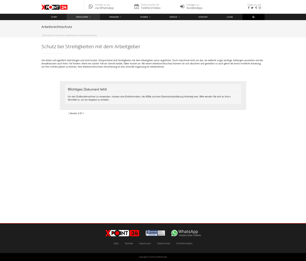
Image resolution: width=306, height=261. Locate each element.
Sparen (144, 16)
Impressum (145, 243)
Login (230, 16)
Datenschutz (163, 243)
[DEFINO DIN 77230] (155, 235)
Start (54, 16)
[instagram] (259, 7)
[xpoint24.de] (54, 8)
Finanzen (114, 16)
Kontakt (203, 16)
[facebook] (248, 7)
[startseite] (122, 235)
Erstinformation (185, 243)
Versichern (82, 16)
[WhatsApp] (186, 235)
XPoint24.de (162, 257)
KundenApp (194, 8)
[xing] (255, 7)
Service (173, 16)
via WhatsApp (104, 8)
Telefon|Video (150, 8)
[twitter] (252, 7)
